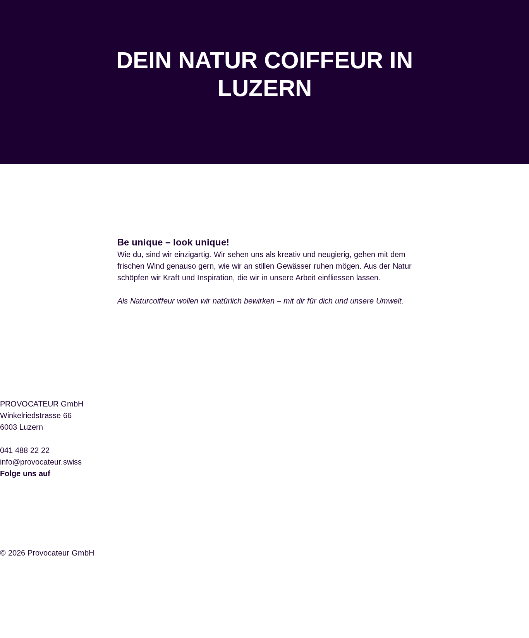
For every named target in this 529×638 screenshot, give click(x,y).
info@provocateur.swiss (41, 462)
